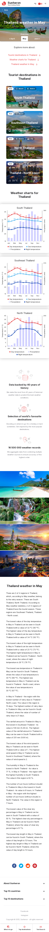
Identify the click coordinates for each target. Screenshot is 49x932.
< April (12, 39)
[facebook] (14, 865)
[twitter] (21, 865)
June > (37, 39)
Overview (24, 34)
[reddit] (28, 865)
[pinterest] (34, 865)
